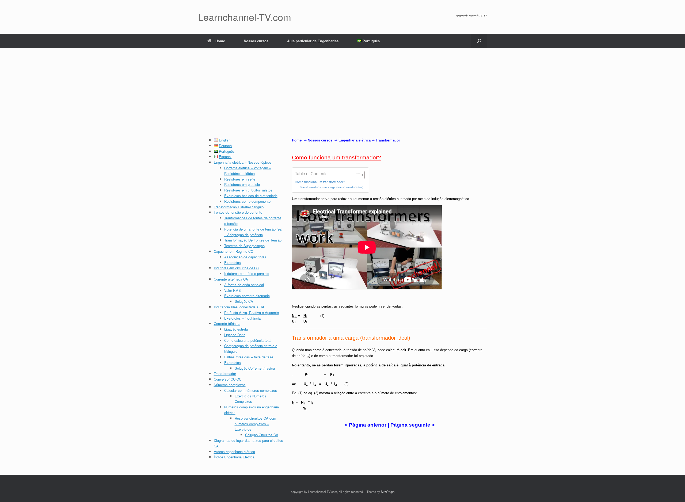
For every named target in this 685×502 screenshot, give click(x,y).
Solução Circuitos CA (261, 434)
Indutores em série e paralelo (246, 273)
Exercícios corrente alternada (247, 295)
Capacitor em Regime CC (233, 251)
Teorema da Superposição (244, 245)
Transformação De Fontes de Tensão (252, 240)
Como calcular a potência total (247, 340)
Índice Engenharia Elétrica (234, 456)
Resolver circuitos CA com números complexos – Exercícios (255, 424)
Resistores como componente (247, 201)
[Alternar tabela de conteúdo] (357, 174)
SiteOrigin (387, 491)
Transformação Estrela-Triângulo (239, 206)
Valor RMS (232, 290)
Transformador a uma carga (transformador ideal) (331, 187)
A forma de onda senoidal (244, 284)
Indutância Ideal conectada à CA (239, 306)
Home (220, 40)
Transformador (225, 373)
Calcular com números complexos (250, 390)
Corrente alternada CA (231, 279)
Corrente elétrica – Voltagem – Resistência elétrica (247, 170)
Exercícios (232, 262)
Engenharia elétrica (354, 140)
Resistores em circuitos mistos (248, 190)
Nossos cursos (256, 40)
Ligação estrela (236, 329)
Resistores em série (239, 179)
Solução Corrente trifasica (255, 368)
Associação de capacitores (245, 256)
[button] (479, 41)
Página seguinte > (412, 425)
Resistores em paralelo (242, 184)
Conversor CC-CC (227, 379)
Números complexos (230, 384)
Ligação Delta (234, 334)
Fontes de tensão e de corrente (238, 212)
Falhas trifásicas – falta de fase (248, 356)
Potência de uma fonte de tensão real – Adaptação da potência (253, 232)
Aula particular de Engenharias (312, 40)
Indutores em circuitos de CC (236, 267)
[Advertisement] (342, 97)
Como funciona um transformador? (320, 182)
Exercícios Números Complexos (250, 398)
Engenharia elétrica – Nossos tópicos (243, 162)
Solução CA (244, 301)
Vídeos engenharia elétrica (234, 451)
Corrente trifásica (227, 323)
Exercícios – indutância (242, 318)
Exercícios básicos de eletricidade (250, 195)
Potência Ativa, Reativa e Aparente (251, 312)
